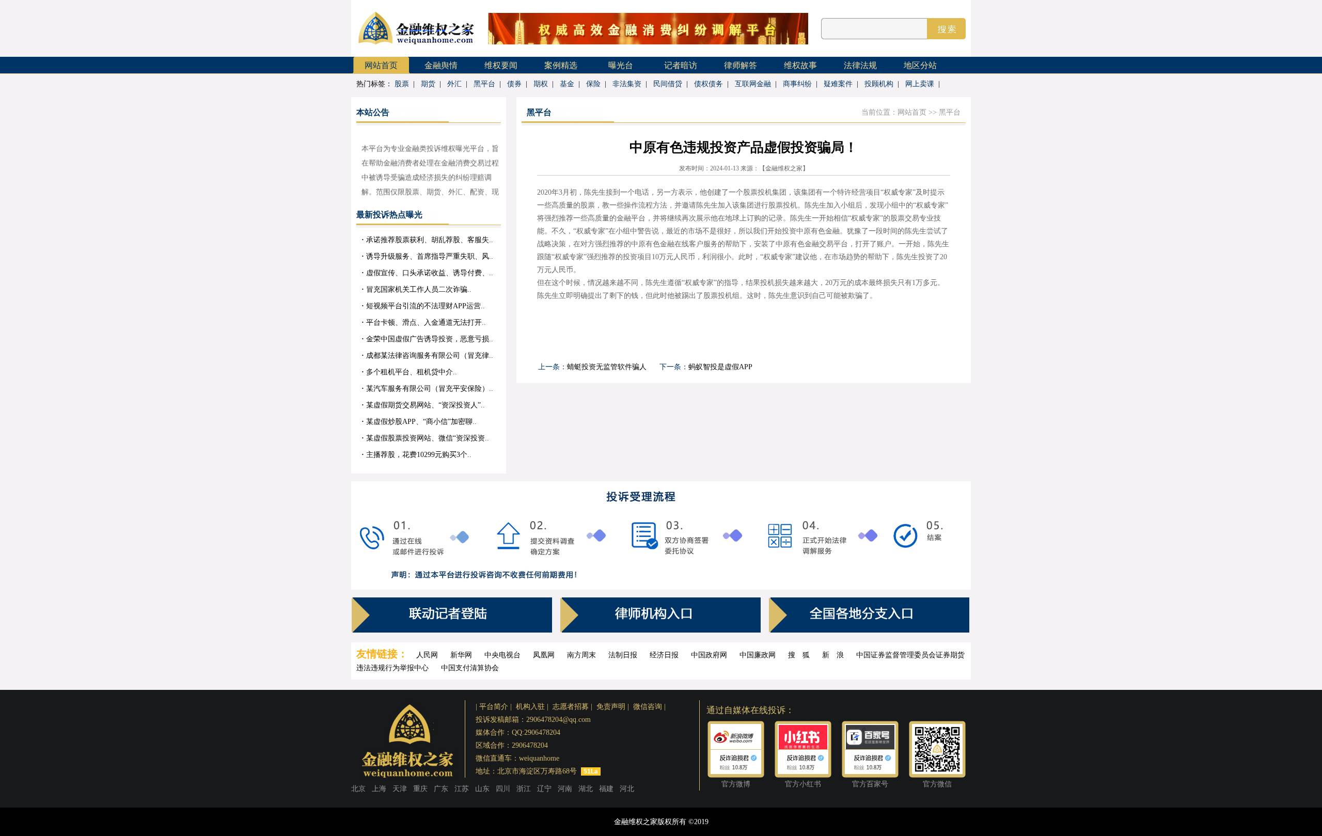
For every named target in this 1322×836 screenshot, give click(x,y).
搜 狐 (799, 655)
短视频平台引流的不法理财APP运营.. (423, 306)
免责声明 (610, 707)
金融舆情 (441, 65)
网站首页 (381, 65)
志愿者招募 (571, 707)
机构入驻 (530, 707)
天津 (399, 789)
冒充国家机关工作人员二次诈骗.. (416, 289)
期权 (540, 84)
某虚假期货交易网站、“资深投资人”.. (423, 405)
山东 (482, 789)
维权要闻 (500, 65)
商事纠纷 (797, 84)
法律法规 (860, 65)
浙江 (523, 789)
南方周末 (581, 655)
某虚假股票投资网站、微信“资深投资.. (425, 438)
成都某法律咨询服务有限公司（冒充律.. (427, 355)
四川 (503, 789)
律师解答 (740, 65)
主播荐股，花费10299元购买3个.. (416, 455)
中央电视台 (502, 655)
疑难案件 (838, 84)
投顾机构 (878, 84)
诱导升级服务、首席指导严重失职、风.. (427, 256)
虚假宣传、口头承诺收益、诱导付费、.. (427, 273)
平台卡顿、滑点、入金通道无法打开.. (423, 322)
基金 (567, 84)
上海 (379, 789)
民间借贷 (667, 84)
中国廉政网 (757, 655)
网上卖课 (919, 84)
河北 (627, 789)
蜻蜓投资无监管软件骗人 (607, 367)
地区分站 (920, 65)
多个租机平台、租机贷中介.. (409, 372)
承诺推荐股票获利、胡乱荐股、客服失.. (427, 240)
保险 (593, 84)
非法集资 (626, 84)
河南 (565, 789)
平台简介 (493, 707)
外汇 (454, 84)
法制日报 (622, 655)
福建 (606, 789)
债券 (514, 84)
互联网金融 (753, 84)
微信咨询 (647, 707)
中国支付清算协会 (470, 668)
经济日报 (664, 655)
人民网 (427, 655)
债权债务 (708, 84)
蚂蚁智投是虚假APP (720, 367)
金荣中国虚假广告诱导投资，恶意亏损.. (427, 339)
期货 (428, 84)
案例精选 (560, 65)
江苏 (461, 789)
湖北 (585, 789)
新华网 (461, 655)
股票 (402, 84)
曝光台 (620, 65)
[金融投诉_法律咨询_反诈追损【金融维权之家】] (415, 48)
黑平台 (484, 84)
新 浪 (833, 655)
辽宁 (544, 789)
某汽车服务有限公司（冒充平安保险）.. (427, 388)
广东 (441, 789)
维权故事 (800, 65)
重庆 (420, 789)
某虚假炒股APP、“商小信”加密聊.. (419, 421)
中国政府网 (709, 655)
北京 (358, 789)
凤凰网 (544, 655)
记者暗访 (680, 65)
